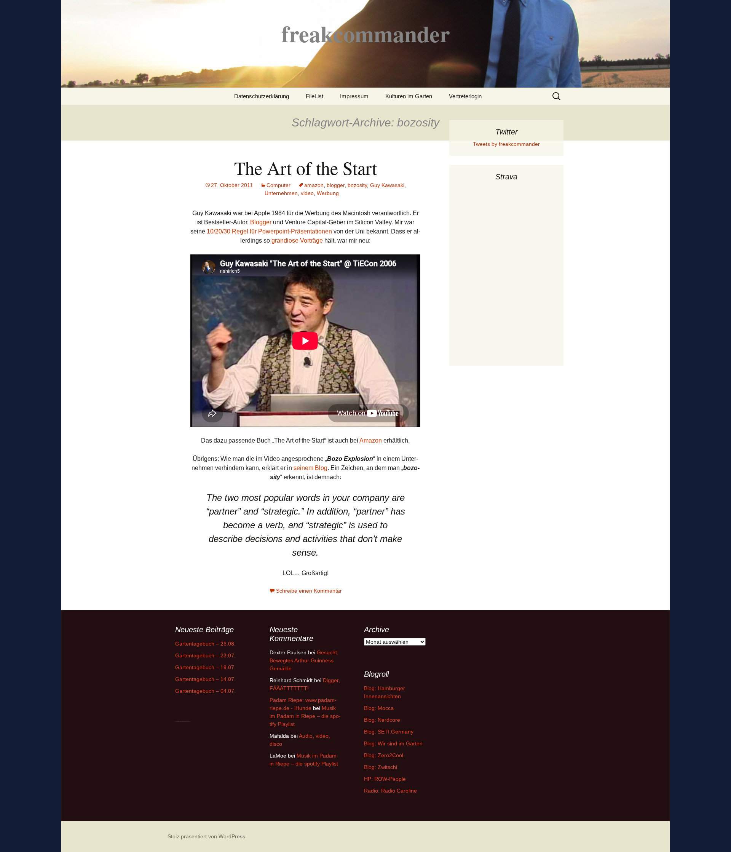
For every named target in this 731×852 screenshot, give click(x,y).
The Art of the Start (305, 167)
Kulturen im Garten (408, 96)
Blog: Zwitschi (380, 767)
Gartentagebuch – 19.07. (205, 667)
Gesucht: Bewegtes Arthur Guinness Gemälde (304, 660)
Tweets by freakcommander (506, 144)
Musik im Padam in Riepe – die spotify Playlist (305, 716)
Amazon (370, 440)
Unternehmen (281, 193)
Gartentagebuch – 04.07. (205, 691)
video (307, 193)
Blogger (260, 222)
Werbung (328, 193)
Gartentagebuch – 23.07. (205, 655)
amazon (314, 185)
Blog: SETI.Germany (388, 732)
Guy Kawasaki (387, 185)
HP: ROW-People (385, 779)
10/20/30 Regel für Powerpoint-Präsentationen (269, 231)
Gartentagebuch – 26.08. (205, 644)
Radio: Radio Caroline (390, 791)
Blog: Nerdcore (382, 720)
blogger (336, 185)
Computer (278, 185)
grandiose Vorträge (297, 240)
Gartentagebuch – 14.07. (205, 679)
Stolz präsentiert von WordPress (206, 836)
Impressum (354, 96)
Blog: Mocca (379, 708)
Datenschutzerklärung (261, 96)
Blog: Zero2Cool (383, 755)
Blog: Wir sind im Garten (393, 743)
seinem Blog (310, 468)
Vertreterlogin (465, 96)
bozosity (357, 185)
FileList (314, 96)
